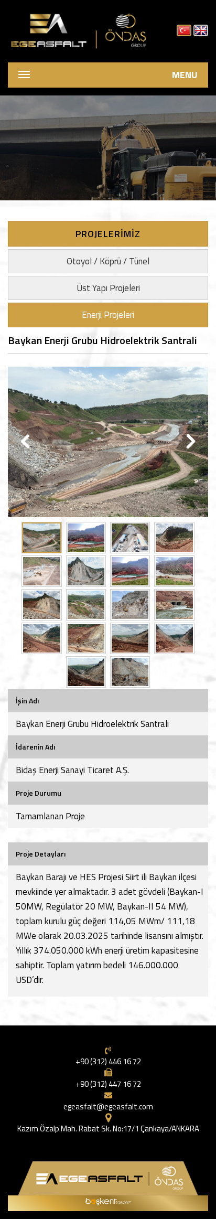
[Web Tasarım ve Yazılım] (108, 1200)
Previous (26, 442)
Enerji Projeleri (108, 315)
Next (189, 442)
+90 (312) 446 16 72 (108, 1061)
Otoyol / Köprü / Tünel (108, 261)
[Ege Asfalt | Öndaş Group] (80, 28)
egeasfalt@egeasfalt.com (108, 1106)
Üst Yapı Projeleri (108, 288)
